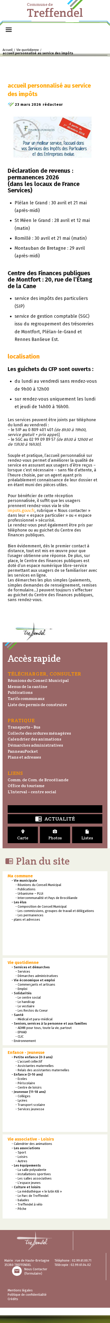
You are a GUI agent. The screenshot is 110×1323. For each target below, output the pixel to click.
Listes (87, 835)
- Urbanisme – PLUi (29, 893)
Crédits (13, 1299)
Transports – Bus (24, 727)
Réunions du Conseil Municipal (38, 680)
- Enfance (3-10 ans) (27, 1074)
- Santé (18, 1015)
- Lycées (21, 1100)
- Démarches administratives (36, 976)
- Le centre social (28, 997)
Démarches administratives (35, 745)
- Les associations (26, 1148)
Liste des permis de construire (37, 704)
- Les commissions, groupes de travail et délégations (54, 911)
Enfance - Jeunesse (26, 1052)
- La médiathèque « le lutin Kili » (38, 1191)
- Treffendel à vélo (28, 1204)
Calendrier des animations (34, 739)
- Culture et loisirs (26, 1187)
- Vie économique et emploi (33, 980)
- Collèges (22, 1096)
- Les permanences (29, 915)
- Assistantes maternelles (34, 1066)
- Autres (21, 1161)
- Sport (20, 1152)
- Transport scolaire (30, 1105)
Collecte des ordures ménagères (39, 733)
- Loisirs (21, 1157)
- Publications (25, 889)
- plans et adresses (26, 919)
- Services (22, 971)
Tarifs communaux (26, 698)
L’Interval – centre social (32, 792)
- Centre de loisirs (28, 1087)
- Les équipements (26, 1165)
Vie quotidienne (27, 50)
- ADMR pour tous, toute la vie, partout (43, 1028)
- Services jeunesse (29, 1109)
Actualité (55, 819)
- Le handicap (25, 1002)
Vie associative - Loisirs (31, 1139)
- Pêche (20, 1209)
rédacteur (53, 104)
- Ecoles (21, 1079)
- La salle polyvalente (30, 1170)
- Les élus (19, 902)
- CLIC (19, 1036)
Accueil (8, 50)
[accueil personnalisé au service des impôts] (53, 133)
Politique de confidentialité (27, 1294)
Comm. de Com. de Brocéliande (38, 780)
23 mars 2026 (28, 104)
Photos (55, 835)
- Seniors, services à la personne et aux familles (49, 1023)
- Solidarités (21, 993)
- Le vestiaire (25, 1006)
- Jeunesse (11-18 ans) (29, 1092)
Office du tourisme (26, 785)
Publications (20, 692)
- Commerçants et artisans (35, 984)
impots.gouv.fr (21, 510)
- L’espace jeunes (28, 1183)
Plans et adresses (24, 757)
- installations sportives (33, 1174)
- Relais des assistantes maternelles (42, 1070)
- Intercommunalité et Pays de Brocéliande (46, 898)
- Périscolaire (25, 1083)
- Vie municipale (24, 880)
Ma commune (20, 876)
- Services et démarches (31, 967)
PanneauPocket (23, 751)
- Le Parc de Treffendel (31, 1196)
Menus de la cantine (27, 686)
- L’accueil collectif (28, 1061)
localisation (24, 356)
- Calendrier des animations (32, 1144)
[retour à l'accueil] (36, 1240)
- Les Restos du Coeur (31, 1010)
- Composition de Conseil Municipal (41, 906)
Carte (22, 835)
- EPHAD (21, 1032)
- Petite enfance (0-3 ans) (32, 1057)
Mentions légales (20, 1290)
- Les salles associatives (33, 1178)
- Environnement (24, 1041)
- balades (22, 1200)
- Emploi (21, 989)
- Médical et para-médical (33, 1019)
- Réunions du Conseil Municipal (38, 885)
